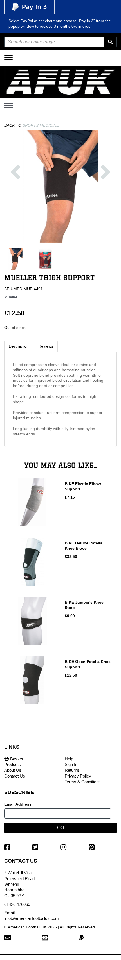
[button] (15, 202)
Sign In (71, 764)
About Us (12, 770)
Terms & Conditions (83, 781)
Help (69, 758)
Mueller (10, 297)
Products (12, 764)
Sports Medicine (41, 125)
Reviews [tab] (45, 346)
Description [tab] (19, 346)
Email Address (18, 804)
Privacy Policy (78, 776)
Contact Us (14, 776)
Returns (72, 770)
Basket (16, 758)
